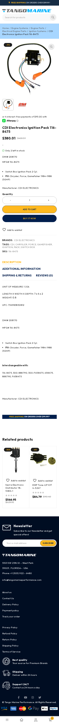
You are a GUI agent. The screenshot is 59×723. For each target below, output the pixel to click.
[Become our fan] (19, 697)
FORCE (32, 244)
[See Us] (32, 697)
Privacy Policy (10, 627)
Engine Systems (19, 28)
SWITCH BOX (28, 247)
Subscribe (48, 543)
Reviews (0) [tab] (44, 275)
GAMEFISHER (44, 244)
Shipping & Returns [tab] (16, 275)
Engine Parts (37, 28)
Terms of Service (11, 651)
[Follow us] (39, 697)
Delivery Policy (10, 604)
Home (5, 28)
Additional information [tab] (21, 269)
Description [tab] (11, 262)
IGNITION (7, 247)
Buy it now (29, 218)
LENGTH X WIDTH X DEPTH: (22, 293)
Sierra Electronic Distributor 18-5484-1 (14, 487)
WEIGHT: (9, 297)
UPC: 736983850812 (13, 305)
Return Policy (9, 639)
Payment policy (10, 610)
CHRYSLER (21, 244)
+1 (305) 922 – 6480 (21, 573)
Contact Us (8, 598)
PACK (17, 247)
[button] (51, 47)
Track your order (11, 616)
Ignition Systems (37, 31)
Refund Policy (9, 633)
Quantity (7, 194)
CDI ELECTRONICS (24, 240)
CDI (12, 244)
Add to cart (29, 209)
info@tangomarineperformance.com (21, 579)
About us (6, 592)
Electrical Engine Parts (14, 31)
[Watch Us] (25, 697)
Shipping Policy (10, 645)
